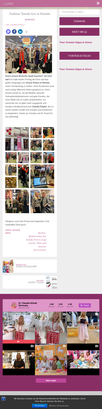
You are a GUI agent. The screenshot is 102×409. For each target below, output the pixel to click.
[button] (8, 31)
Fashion (16, 230)
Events (8, 230)
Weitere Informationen (59, 406)
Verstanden (40, 406)
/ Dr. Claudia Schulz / (15, 24)
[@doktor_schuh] (14, 305)
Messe (8, 233)
